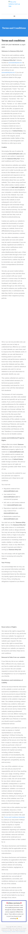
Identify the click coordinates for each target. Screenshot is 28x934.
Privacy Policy (7, 931)
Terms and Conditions (18, 931)
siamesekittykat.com (15, 62)
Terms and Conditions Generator (14, 817)
